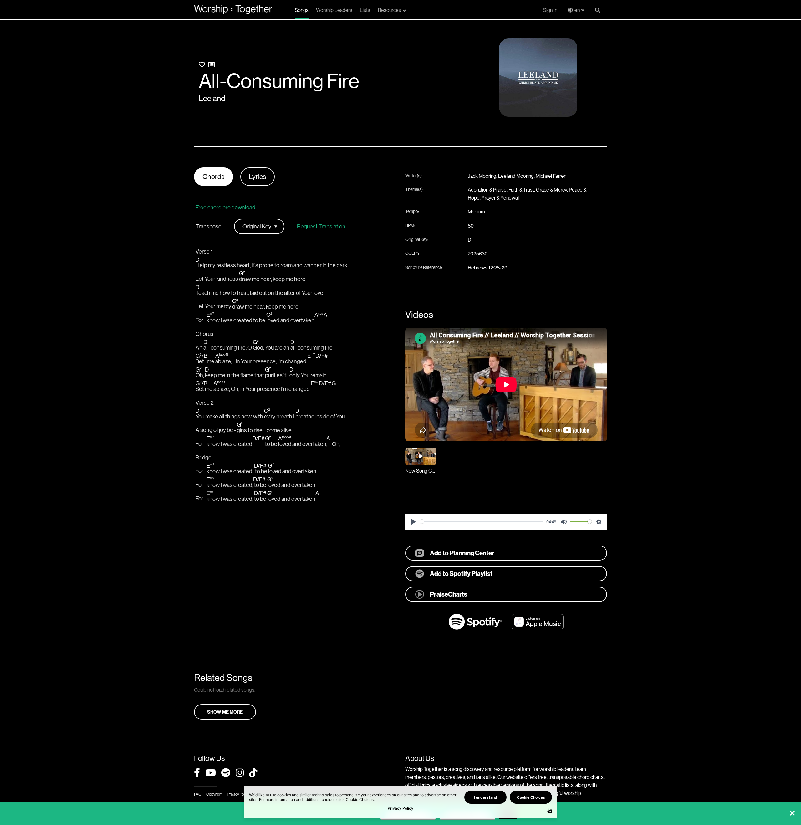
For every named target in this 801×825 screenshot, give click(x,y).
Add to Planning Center (462, 553)
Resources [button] (389, 10)
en (577, 10)
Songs (302, 10)
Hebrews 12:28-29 (487, 267)
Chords (213, 176)
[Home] (233, 9)
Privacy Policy (238, 794)
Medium (476, 211)
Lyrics (257, 176)
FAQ (197, 794)
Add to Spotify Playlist (461, 573)
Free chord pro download (225, 207)
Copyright (214, 794)
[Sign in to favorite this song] (202, 65)
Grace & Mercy (551, 190)
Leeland (212, 98)
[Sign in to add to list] (211, 65)
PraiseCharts (448, 594)
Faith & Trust (521, 190)
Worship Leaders (334, 10)
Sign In (550, 10)
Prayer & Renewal (500, 198)
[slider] (481, 522)
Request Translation (321, 226)
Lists (365, 10)
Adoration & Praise (487, 190)
